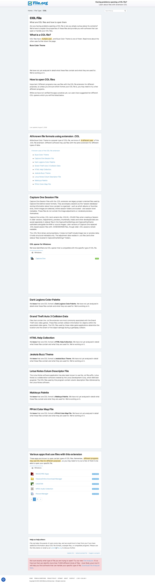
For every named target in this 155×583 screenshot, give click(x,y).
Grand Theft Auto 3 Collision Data (47, 166)
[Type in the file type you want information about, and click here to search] (125, 10)
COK (78, 578)
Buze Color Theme (42, 155)
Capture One (40, 258)
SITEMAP (60, 578)
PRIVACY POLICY (51, 578)
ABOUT (66, 578)
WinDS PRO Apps (42, 474)
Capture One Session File (44, 158)
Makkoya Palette (41, 180)
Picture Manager (42, 494)
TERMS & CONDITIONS (40, 578)
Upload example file (81, 553)
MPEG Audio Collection (44, 489)
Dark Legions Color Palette (45, 162)
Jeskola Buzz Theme (42, 173)
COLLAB (83, 578)
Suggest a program (94, 553)
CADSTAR (39, 484)
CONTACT (72, 578)
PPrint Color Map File (43, 184)
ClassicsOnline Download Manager (49, 479)
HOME (31, 578)
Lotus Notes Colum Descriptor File (48, 177)
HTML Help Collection (43, 169)
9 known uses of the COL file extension (46, 151)
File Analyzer (88, 561)
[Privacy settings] (3, 580)
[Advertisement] (64, 58)
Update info (70, 553)
